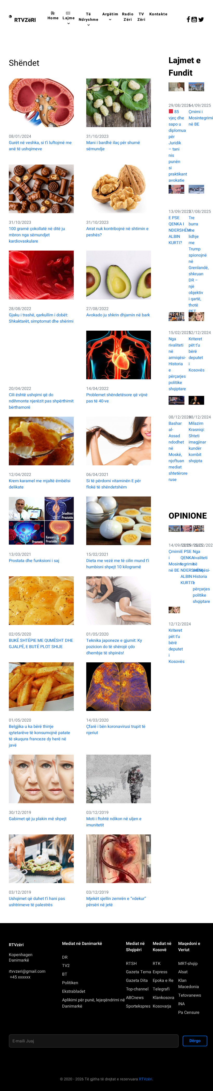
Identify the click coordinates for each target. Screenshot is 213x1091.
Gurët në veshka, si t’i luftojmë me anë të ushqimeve (40, 146)
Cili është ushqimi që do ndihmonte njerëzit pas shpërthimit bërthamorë (41, 401)
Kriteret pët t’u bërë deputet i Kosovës (196, 354)
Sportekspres (138, 1006)
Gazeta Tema (138, 972)
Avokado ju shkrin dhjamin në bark (118, 315)
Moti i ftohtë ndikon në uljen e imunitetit (114, 822)
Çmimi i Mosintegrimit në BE (196, 118)
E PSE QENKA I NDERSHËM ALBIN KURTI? (176, 230)
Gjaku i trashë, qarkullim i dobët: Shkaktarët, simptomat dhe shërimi (41, 318)
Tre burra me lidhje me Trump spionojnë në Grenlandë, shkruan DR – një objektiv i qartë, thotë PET (196, 265)
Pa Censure (188, 1012)
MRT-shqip (188, 964)
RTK (157, 964)
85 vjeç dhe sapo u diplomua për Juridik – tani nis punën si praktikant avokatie (176, 146)
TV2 (66, 966)
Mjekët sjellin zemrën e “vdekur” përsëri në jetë (116, 902)
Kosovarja (162, 1006)
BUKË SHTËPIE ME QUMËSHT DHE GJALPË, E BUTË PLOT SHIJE (41, 643)
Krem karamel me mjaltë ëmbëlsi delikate (39, 484)
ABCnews (135, 998)
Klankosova (163, 998)
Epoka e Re (163, 980)
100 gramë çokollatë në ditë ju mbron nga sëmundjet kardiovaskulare (37, 235)
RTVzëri (145, 1079)
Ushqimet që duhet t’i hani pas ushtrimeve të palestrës (37, 902)
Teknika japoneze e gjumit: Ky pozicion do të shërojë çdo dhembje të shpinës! (114, 646)
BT (64, 974)
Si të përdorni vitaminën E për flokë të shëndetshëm (113, 484)
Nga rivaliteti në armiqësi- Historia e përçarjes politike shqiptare (176, 364)
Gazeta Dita (137, 980)
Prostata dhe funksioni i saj (34, 561)
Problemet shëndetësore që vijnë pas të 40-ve (117, 398)
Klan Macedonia (188, 983)
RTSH (131, 964)
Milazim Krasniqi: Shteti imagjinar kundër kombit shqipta (196, 442)
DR (65, 957)
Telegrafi (161, 989)
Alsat (183, 972)
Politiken (70, 983)
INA (181, 1004)
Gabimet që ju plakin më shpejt (37, 819)
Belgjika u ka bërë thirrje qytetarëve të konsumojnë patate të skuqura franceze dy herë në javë (39, 735)
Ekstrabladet (73, 991)
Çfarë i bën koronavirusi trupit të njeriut (115, 729)
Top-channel (137, 989)
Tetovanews (189, 995)
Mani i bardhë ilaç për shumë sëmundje (113, 146)
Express (160, 972)
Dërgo (195, 1041)
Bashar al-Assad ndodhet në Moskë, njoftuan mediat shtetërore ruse (176, 451)
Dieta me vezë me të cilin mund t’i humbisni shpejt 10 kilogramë (117, 564)
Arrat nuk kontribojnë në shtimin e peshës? (117, 232)
